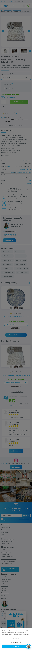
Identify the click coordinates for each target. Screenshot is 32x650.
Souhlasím (16, 646)
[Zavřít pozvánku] (29, 629)
